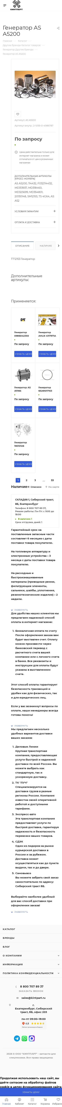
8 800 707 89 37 (31, 986)
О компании (12, 955)
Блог (6, 946)
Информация (13, 964)
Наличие (46, 245)
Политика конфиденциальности (28, 973)
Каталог (9, 929)
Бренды (8, 938)
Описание (22, 245)
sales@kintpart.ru (33, 997)
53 (52, 480)
